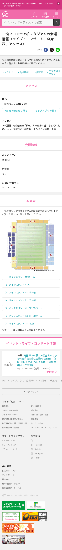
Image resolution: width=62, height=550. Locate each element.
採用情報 (5, 479)
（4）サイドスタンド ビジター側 (19, 300)
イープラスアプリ (9, 440)
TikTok (37, 457)
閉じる (58, 3)
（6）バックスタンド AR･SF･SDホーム (23, 315)
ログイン (34, 16)
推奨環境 (34, 419)
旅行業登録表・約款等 (10, 427)
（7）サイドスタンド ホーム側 (18, 323)
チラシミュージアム (9, 449)
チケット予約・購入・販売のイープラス (5, 14)
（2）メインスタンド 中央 (16, 284)
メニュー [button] (56, 16)
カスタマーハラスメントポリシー (44, 427)
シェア (46, 50)
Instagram (39, 453)
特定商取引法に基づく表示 (12, 419)
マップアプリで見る (46, 110)
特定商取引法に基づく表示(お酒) (15, 423)
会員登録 (45, 16)
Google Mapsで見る (16, 110)
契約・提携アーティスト (11, 483)
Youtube (38, 449)
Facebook (38, 444)
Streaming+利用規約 (10, 410)
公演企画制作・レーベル (11, 487)
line (58, 50)
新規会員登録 (36, 406)
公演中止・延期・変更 (39, 414)
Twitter (52, 50)
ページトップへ (31, 391)
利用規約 (5, 406)
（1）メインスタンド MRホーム (19, 277)
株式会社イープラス (9, 470)
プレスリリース (8, 475)
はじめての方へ (37, 423)
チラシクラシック (9, 444)
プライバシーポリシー (10, 414)
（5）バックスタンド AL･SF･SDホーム (22, 308)
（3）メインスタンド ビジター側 (19, 292)
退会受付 (34, 410)
